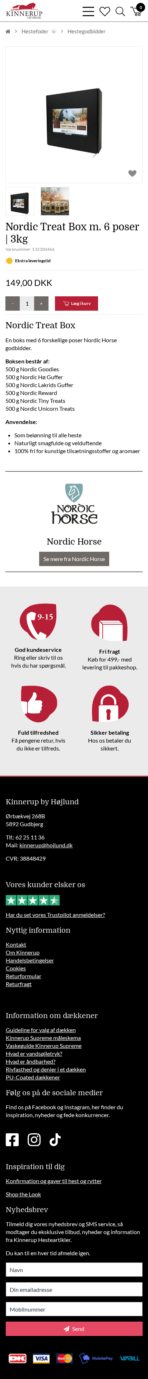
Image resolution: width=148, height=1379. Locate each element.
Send (77, 1328)
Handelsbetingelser (30, 960)
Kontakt (16, 944)
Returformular (23, 976)
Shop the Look (23, 1194)
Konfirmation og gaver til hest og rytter (54, 1180)
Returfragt (19, 983)
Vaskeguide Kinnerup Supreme (44, 1045)
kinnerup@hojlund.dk (46, 845)
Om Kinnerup (23, 952)
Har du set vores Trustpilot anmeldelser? (55, 914)
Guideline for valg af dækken (41, 1029)
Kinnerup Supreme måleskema (43, 1037)
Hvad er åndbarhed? (30, 1061)
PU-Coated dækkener (33, 1077)
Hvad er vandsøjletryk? (34, 1053)
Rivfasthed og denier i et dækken (46, 1069)
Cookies (16, 968)
